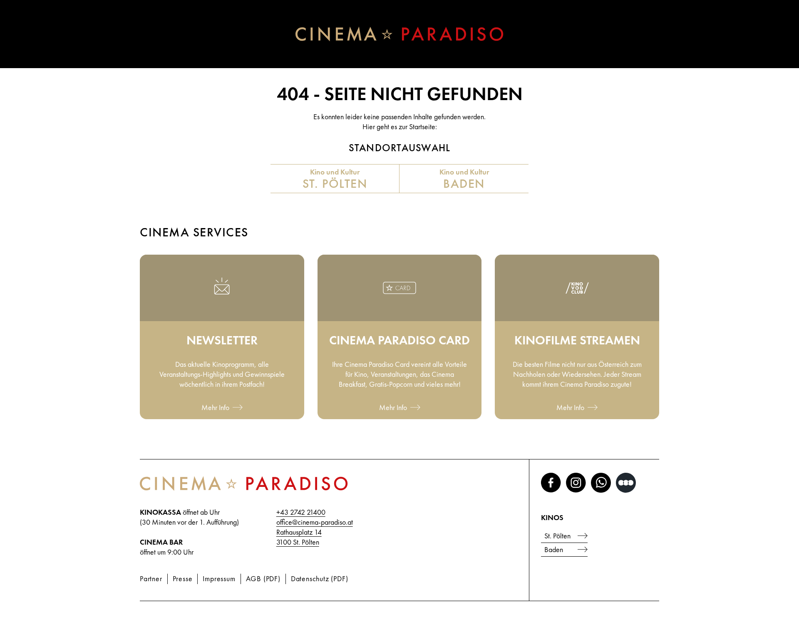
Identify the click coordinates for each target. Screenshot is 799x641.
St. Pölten (557, 535)
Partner (151, 578)
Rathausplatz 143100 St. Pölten (299, 537)
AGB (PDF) (263, 578)
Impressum (219, 578)
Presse (183, 578)
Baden (553, 549)
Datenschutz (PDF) (319, 578)
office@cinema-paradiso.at (314, 522)
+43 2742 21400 (300, 512)
